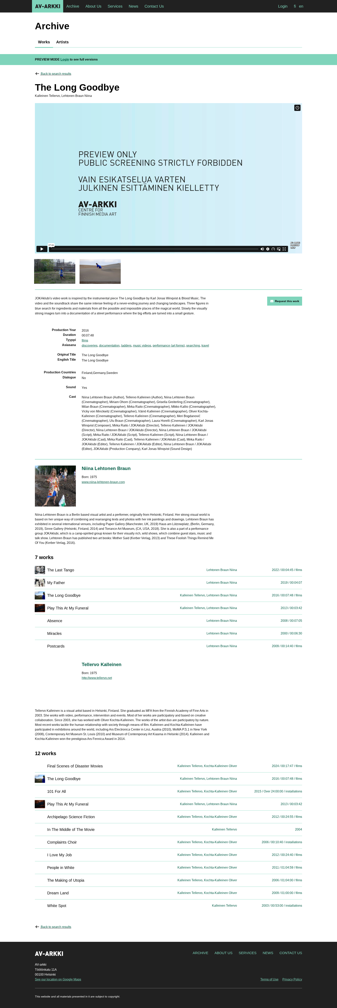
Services (247, 953)
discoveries (90, 345)
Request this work (287, 301)
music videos (142, 345)
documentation (109, 345)
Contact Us (290, 953)
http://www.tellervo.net (97, 678)
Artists (62, 42)
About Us (223, 953)
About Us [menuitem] (93, 6)
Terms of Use (269, 979)
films (85, 340)
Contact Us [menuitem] (154, 6)
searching (193, 345)
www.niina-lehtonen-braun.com (103, 482)
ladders (126, 345)
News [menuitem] (133, 6)
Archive (200, 953)
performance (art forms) (169, 345)
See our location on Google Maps (58, 979)
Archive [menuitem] (72, 6)
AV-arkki (47, 6)
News (268, 953)
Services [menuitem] (115, 6)
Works (44, 42)
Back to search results (56, 73)
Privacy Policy (292, 979)
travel (205, 345)
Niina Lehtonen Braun (106, 468)
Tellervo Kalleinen (101, 664)
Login (282, 6)
